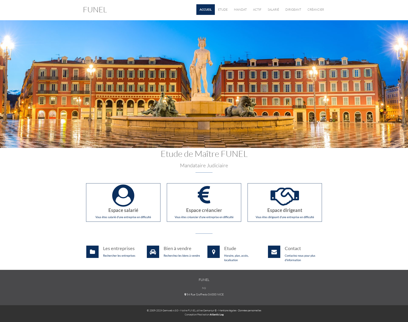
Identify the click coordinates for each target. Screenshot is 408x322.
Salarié (273, 9)
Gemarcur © (210, 310)
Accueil (206, 9)
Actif (257, 9)
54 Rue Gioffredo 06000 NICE (205, 294)
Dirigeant (293, 9)
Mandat (240, 9)
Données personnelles (249, 310)
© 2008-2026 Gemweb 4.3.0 (162, 310)
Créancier (315, 9)
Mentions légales (227, 310)
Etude (223, 9)
